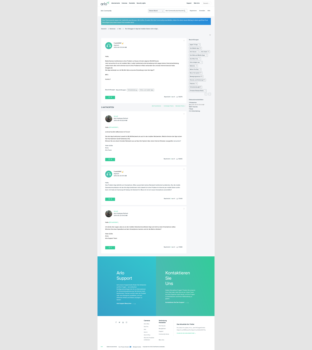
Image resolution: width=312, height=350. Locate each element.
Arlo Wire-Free (194, 58)
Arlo (120, 29)
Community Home (164, 334)
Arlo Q (145, 332)
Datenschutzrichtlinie (112, 346)
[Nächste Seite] (209, 94)
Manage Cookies (137, 346)
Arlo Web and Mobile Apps (197, 55)
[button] (184, 40)
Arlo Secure (193, 51)
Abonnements (115, 3)
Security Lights (141, 3)
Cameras (124, 3)
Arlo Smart (204, 51)
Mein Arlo (197, 3)
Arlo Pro (146, 326)
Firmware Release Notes (197, 90)
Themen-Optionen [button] (210, 35)
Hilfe (209, 10)
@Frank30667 (113, 127)
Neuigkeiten (162, 328)
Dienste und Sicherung (196, 80)
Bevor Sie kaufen (194, 73)
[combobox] (175, 11)
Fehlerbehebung (132, 90)
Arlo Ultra (146, 324)
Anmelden (202, 10)
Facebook (116, 322)
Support (189, 3)
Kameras (112, 29)
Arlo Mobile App (194, 48)
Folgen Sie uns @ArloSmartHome (186, 333)
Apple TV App (194, 44)
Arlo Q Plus (147, 335)
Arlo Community (106, 11)
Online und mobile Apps (146, 90)
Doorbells (132, 3)
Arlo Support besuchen (124, 303)
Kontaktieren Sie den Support (174, 302)
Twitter (119, 322)
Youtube (123, 322)
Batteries (192, 66)
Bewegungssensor (195, 76)
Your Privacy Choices (123, 346)
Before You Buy (194, 69)
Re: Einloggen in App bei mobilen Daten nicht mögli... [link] (141, 29)
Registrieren (193, 10)
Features (192, 83)
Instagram (126, 322)
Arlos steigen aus (195, 62)
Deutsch (104, 29)
